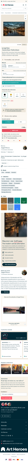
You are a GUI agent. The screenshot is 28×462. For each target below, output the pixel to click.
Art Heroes (4, 432)
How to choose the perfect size (19, 70)
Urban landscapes (17, 179)
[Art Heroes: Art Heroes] (26, 432)
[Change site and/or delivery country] (26, 1)
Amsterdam (8, 179)
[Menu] (2, 5)
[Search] (25, 8)
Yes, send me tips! (6, 398)
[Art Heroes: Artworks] (26, 422)
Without (8, 121)
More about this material (21, 62)
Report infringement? (21, 454)
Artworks (4, 422)
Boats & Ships (19, 181)
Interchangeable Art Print (9, 86)
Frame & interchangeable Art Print (11, 82)
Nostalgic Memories (6, 192)
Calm (3, 172)
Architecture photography (7, 187)
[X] (12, 435)
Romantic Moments (17, 190)
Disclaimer (14, 454)
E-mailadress (4, 391)
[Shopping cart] (26, 5)
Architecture (4, 183)
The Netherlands (5, 181)
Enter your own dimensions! (13, 77)
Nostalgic (8, 172)
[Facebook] (10, 435)
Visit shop (3, 152)
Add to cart (15, 130)
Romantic (14, 172)
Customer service (6, 429)
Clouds (12, 181)
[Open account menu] (23, 5)
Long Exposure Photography (8, 185)
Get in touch (7, 416)
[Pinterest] (8, 435)
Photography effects (6, 190)
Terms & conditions (7, 454)
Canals (16, 187)
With (21, 121)
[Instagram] (6, 435)
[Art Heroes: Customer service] (26, 429)
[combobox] (12, 8)
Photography (17, 183)
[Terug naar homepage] (8, 5)
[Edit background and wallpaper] (25, 18)
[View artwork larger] (25, 16)
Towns (3, 179)
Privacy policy (14, 456)
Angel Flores (6, 48)
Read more (10, 152)
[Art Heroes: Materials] (26, 425)
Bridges (10, 183)
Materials (4, 425)
